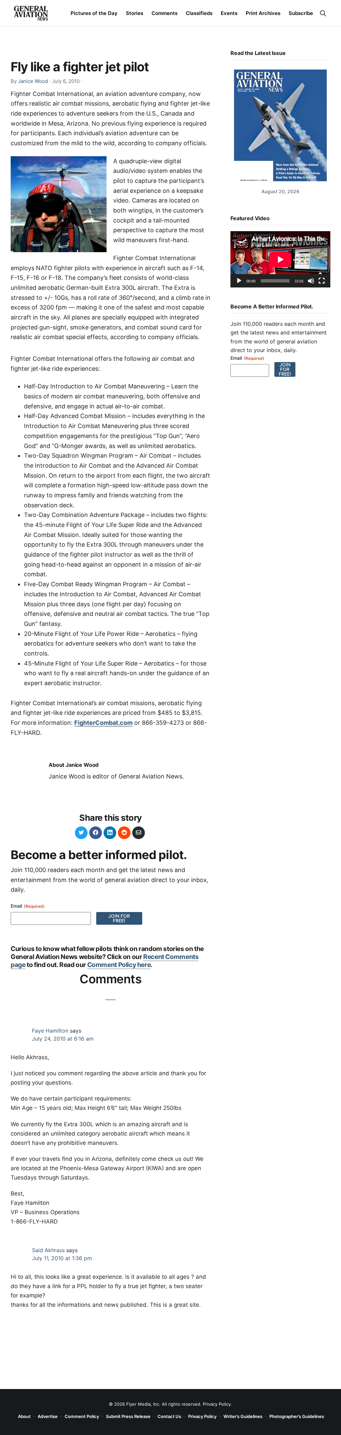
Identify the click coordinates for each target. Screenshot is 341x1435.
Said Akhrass (48, 1250)
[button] (323, 13)
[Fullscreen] (321, 280)
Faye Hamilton (50, 1030)
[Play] (239, 280)
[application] (280, 259)
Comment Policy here (119, 965)
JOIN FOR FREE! (119, 918)
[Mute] (311, 280)
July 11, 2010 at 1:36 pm (62, 1258)
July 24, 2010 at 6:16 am (63, 1038)
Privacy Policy (217, 1404)
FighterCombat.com (103, 722)
